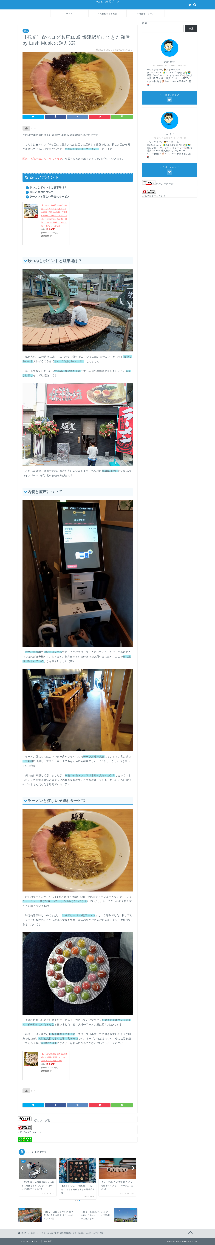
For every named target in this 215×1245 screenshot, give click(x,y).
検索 (144, 23)
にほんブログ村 (41, 1120)
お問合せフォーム (145, 13)
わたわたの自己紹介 (107, 13)
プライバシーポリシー (29, 1241)
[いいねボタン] (26, 128)
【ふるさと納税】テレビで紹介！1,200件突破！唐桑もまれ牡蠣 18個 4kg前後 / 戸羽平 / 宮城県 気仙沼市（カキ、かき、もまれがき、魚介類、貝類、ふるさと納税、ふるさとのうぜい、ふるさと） (54, 215)
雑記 (26, 31)
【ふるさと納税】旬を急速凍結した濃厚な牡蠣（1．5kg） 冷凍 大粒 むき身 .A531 (54, 1057)
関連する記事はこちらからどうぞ (42, 158)
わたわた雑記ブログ (108, 1)
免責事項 (48, 1241)
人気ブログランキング (29, 1132)
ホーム (69, 13)
